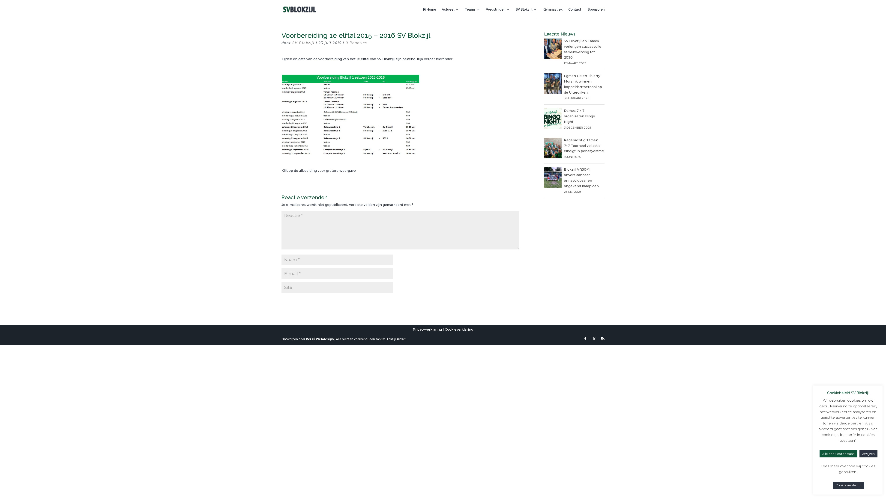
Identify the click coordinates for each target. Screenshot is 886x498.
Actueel (448, 9)
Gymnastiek (553, 9)
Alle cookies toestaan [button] (838, 454)
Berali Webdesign (320, 339)
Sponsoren (596, 9)
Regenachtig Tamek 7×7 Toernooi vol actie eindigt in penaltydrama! (584, 145)
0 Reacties (356, 43)
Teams (470, 9)
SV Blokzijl (524, 9)
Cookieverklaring (459, 329)
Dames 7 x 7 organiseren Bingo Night (579, 116)
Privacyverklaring (427, 329)
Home (431, 9)
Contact (574, 9)
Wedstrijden (495, 9)
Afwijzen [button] (868, 454)
